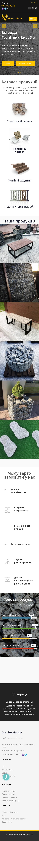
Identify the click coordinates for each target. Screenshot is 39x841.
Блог (4, 815)
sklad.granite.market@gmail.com (13, 751)
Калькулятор (7, 822)
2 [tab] (20, 72)
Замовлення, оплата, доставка (14, 818)
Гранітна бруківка (9, 791)
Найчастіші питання (10, 812)
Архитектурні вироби (11, 800)
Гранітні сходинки (9, 797)
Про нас (8, 63)
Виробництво (7, 769)
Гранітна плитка (8, 794)
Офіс (3, 766)
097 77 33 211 (8, 5)
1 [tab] (18, 72)
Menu (34, 19)
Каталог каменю (25, 63)
